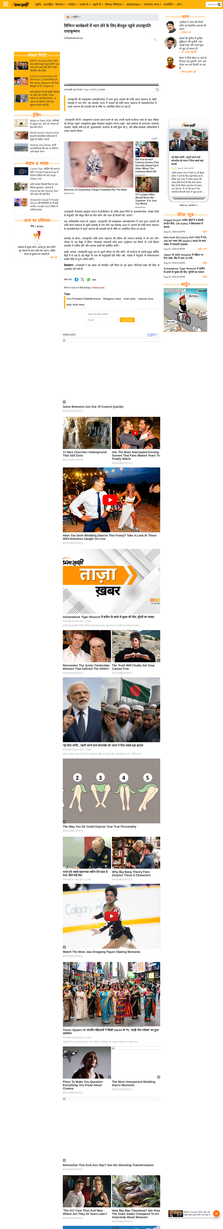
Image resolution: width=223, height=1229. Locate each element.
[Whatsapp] (88, 281)
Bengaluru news (112, 298)
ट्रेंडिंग (37, 115)
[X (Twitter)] (154, 55)
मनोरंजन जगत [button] (151, 4)
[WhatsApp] (154, 62)
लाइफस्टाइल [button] (132, 4)
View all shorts (187, 205)
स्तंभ (185, 16)
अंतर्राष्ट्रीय (48, 4)
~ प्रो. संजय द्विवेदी (188, 52)
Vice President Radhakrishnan (83, 298)
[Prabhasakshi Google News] (157, 89)
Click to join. (98, 287)
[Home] (67, 16)
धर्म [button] (178, 4)
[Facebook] (154, 49)
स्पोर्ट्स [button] (71, 4)
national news (146, 298)
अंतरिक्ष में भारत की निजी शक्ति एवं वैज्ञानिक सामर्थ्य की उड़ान (192, 25)
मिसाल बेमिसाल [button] (113, 4)
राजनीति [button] (168, 4)
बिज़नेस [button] (59, 4)
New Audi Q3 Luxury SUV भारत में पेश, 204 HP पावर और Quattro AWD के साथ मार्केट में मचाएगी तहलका (185, 241)
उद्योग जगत (202, 249)
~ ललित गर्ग (185, 32)
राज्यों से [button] (83, 4)
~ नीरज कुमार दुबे (187, 71)
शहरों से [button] (97, 4)
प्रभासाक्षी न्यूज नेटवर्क (73, 89)
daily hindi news (75, 304)
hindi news (130, 298)
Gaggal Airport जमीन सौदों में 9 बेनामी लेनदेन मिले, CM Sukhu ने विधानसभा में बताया (183, 223)
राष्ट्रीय (38, 4)
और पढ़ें (53, 257)
